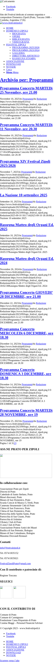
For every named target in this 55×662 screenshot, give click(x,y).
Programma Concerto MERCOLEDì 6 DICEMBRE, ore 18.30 (26, 333)
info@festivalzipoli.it (10, 547)
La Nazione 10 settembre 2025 (23, 195)
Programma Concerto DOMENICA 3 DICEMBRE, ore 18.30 (25, 374)
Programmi (27, 99)
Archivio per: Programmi (26, 80)
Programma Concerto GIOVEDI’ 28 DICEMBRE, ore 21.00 (26, 294)
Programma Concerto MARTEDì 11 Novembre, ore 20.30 (26, 127)
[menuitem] (30, 28)
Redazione (42, 99)
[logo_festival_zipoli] (11, 23)
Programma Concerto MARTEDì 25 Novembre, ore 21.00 (26, 90)
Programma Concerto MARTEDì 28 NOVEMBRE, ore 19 (26, 412)
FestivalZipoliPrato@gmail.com (15, 563)
